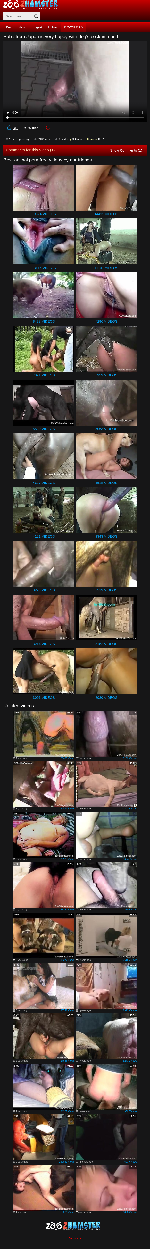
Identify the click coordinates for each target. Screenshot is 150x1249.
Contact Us (75, 1238)
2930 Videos (106, 698)
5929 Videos (106, 375)
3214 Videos (44, 644)
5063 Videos (106, 429)
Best (9, 27)
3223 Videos (44, 590)
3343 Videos (106, 536)
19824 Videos (44, 214)
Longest (36, 27)
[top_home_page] (32, 4)
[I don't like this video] (47, 128)
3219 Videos (106, 590)
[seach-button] (36, 16)
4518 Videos (106, 483)
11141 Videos (106, 268)
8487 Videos (44, 321)
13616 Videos (44, 268)
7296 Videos (106, 321)
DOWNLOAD (73, 27)
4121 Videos (44, 536)
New (21, 27)
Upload (53, 27)
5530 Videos (44, 429)
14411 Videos (106, 214)
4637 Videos (44, 483)
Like (15, 128)
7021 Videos (44, 375)
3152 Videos (106, 644)
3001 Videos (44, 698)
